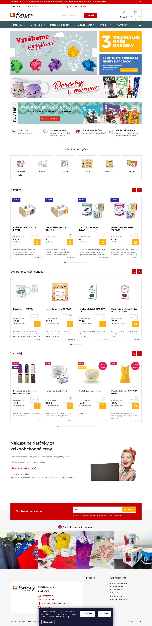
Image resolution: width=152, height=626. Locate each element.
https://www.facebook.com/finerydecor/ (55, 603)
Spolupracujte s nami (119, 586)
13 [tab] (82, 426)
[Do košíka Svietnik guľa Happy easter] (102, 406)
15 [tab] (86, 426)
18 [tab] (92, 426)
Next (139, 190)
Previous (134, 190)
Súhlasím (104, 613)
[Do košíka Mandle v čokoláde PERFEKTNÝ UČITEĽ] (102, 324)
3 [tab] (69, 262)
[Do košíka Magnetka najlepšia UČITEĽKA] (70, 324)
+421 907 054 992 (48, 600)
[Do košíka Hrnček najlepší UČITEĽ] (37, 324)
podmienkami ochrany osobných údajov (107, 515)
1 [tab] (65, 262)
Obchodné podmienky (120, 583)
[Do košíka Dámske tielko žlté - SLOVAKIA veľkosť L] (135, 406)
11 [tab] (85, 262)
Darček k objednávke (119, 599)
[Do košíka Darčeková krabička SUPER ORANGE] (70, 242)
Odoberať (129, 510)
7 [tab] (77, 262)
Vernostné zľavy (117, 593)
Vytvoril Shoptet (136, 621)
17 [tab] (90, 426)
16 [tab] (88, 426)
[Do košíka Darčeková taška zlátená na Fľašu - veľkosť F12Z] (37, 406)
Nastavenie (48, 622)
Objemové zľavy (117, 596)
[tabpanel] (27, 227)
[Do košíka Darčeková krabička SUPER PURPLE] (37, 242)
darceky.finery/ (47, 607)
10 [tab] (83, 262)
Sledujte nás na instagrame (78, 527)
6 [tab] (75, 262)
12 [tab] (87, 262)
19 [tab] (94, 426)
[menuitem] (19, 25)
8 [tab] (79, 262)
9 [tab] (81, 262)
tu (68, 617)
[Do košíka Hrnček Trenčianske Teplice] (70, 406)
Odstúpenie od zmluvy (31, 6)
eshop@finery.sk (47, 596)
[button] (12, 52)
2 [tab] (67, 262)
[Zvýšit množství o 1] (37, 234)
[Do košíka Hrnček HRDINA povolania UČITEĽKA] (135, 242)
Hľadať (90, 15)
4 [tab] (71, 262)
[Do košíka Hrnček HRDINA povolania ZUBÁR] (102, 242)
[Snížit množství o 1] (37, 237)
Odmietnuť (87, 613)
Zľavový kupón (117, 590)
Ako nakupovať (15, 6)
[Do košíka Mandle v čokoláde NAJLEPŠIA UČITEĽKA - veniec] (135, 324)
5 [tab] (73, 262)
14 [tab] (84, 426)
